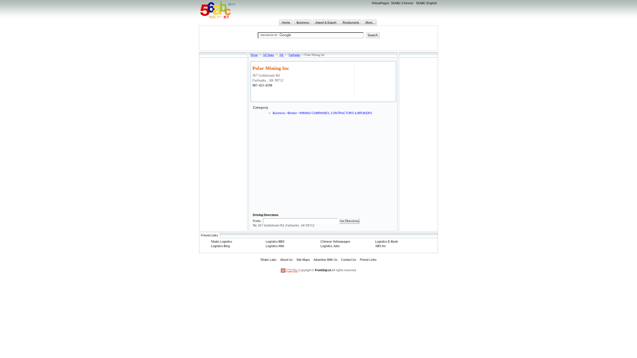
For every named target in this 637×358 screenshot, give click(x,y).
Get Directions (349, 221)
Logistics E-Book (386, 241)
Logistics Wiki (275, 246)
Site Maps (303, 260)
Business (303, 22)
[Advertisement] (374, 78)
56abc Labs (268, 260)
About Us (286, 260)
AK (281, 55)
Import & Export (326, 22)
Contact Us (348, 260)
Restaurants (351, 22)
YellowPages (380, 3)
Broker (292, 113)
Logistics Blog (220, 246)
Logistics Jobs (330, 246)
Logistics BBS (275, 241)
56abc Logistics (221, 241)
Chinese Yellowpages (335, 241)
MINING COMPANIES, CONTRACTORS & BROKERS (336, 113)
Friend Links (368, 260)
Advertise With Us (325, 260)
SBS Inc (380, 246)
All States (268, 55)
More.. (370, 22)
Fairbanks (294, 55)
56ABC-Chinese (402, 3)
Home (286, 22)
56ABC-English (426, 3)
